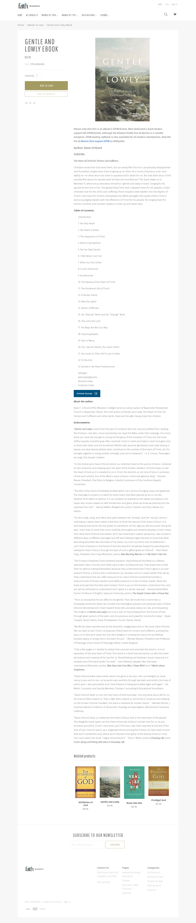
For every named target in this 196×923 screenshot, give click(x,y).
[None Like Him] (134, 782)
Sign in (174, 4)
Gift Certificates (32, 901)
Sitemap (126, 893)
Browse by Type (69, 15)
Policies (126, 880)
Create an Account (52, 901)
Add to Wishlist (46, 94)
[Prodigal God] (158, 781)
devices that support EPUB (95, 141)
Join (167, 4)
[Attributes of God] (85, 782)
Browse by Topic (49, 15)
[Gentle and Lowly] (110, 782)
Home (20, 15)
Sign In (67, 901)
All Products (32, 15)
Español (104, 15)
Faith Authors (88, 15)
